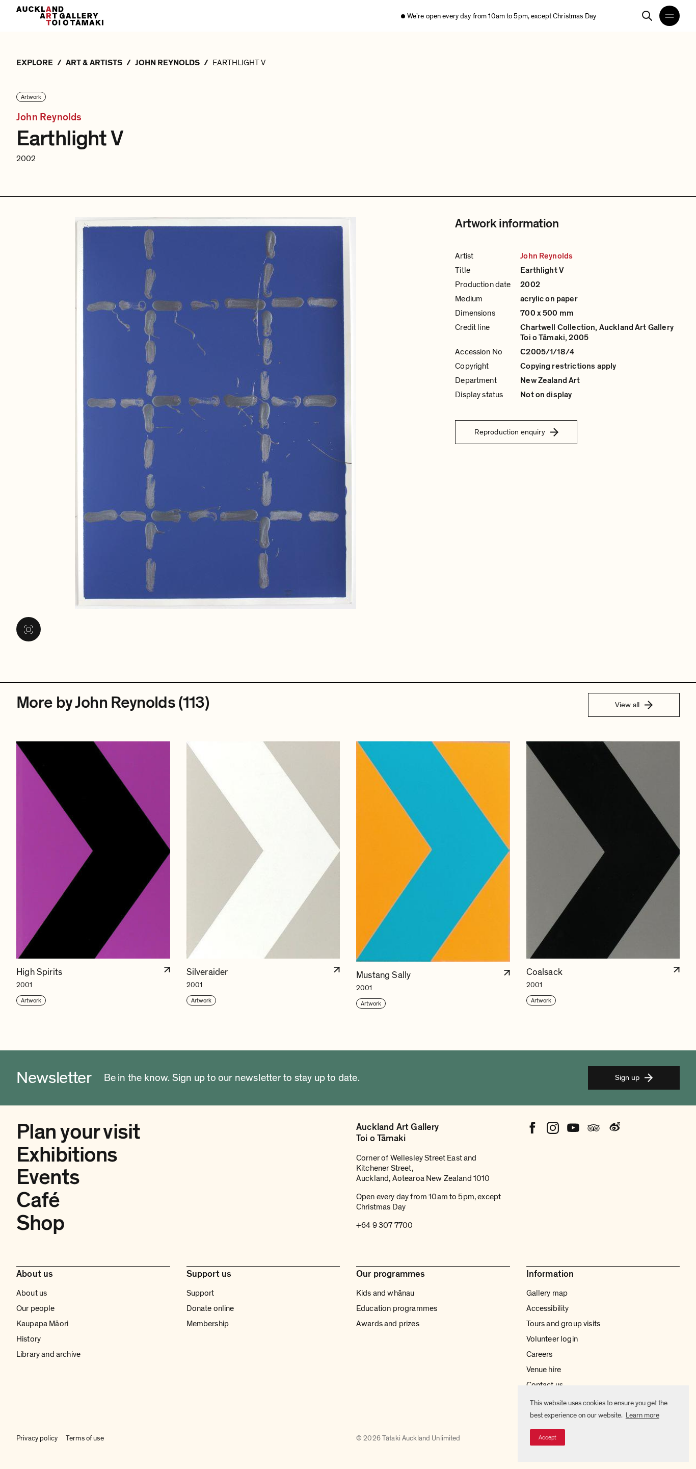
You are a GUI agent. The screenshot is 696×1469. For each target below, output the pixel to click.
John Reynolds (49, 117)
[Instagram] (553, 1128)
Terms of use (85, 1438)
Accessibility (547, 1308)
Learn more (642, 1415)
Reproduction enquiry (509, 432)
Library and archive (48, 1354)
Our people (35, 1308)
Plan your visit (78, 1131)
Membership (207, 1323)
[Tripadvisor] (593, 1128)
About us (31, 1293)
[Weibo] (614, 1128)
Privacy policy (37, 1438)
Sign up (627, 1077)
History (28, 1339)
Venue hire (543, 1369)
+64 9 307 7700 (384, 1225)
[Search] (647, 16)
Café (38, 1200)
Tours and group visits (563, 1323)
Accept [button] (547, 1437)
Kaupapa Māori (42, 1323)
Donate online (210, 1308)
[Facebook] (532, 1128)
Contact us (545, 1384)
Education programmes (396, 1308)
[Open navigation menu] (669, 16)
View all (627, 705)
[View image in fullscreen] (28, 629)
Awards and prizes (387, 1323)
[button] (93, 875)
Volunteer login (552, 1339)
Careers (539, 1354)
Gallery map (547, 1293)
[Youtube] (573, 1128)
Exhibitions (67, 1154)
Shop (40, 1223)
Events (47, 1177)
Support (200, 1293)
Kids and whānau (385, 1293)
